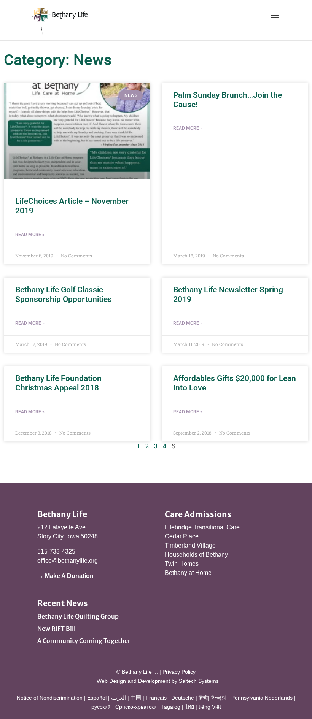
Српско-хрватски (136, 707)
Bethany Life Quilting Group (78, 616)
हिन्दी (203, 698)
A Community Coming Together (84, 640)
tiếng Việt (210, 707)
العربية (118, 698)
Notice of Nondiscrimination (50, 698)
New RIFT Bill (56, 628)
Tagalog (170, 707)
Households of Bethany (196, 554)
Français (156, 698)
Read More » (30, 234)
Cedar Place (182, 536)
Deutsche (182, 698)
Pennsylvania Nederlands (262, 698)
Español (97, 698)
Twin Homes (182, 563)
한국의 (219, 698)
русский (101, 707)
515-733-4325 (56, 551)
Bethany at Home (188, 573)
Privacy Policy (179, 672)
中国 (136, 698)
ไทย (189, 707)
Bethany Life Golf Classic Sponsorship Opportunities (63, 294)
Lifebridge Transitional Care (202, 527)
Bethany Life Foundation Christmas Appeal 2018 (58, 383)
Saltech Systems (199, 681)
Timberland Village (190, 545)
